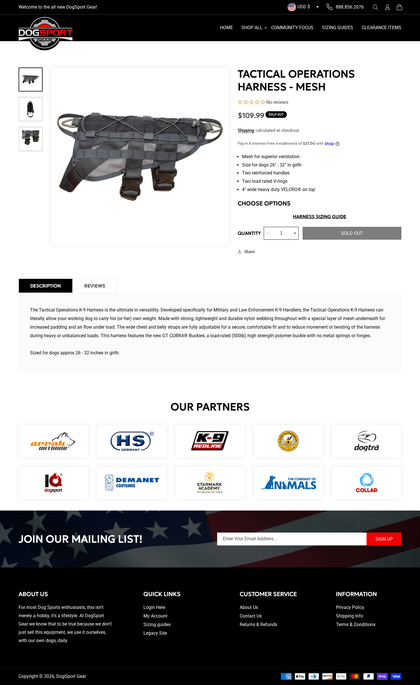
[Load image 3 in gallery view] (30, 139)
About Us (249, 607)
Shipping (246, 130)
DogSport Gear (71, 676)
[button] (375, 7)
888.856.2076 (350, 7)
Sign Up (384, 539)
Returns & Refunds (258, 624)
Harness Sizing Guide (319, 216)
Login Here (154, 607)
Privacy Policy (350, 607)
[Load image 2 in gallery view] (30, 109)
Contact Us (251, 616)
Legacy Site (155, 633)
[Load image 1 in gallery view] (30, 79)
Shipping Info (349, 616)
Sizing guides (157, 624)
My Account (155, 616)
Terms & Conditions (355, 624)
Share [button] (249, 251)
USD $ (303, 6)
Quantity (249, 233)
